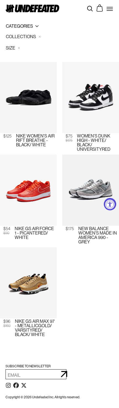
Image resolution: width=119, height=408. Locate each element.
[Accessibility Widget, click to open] (110, 204)
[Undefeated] (32, 8)
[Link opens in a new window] (8, 386)
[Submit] (64, 374)
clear (39, 36)
